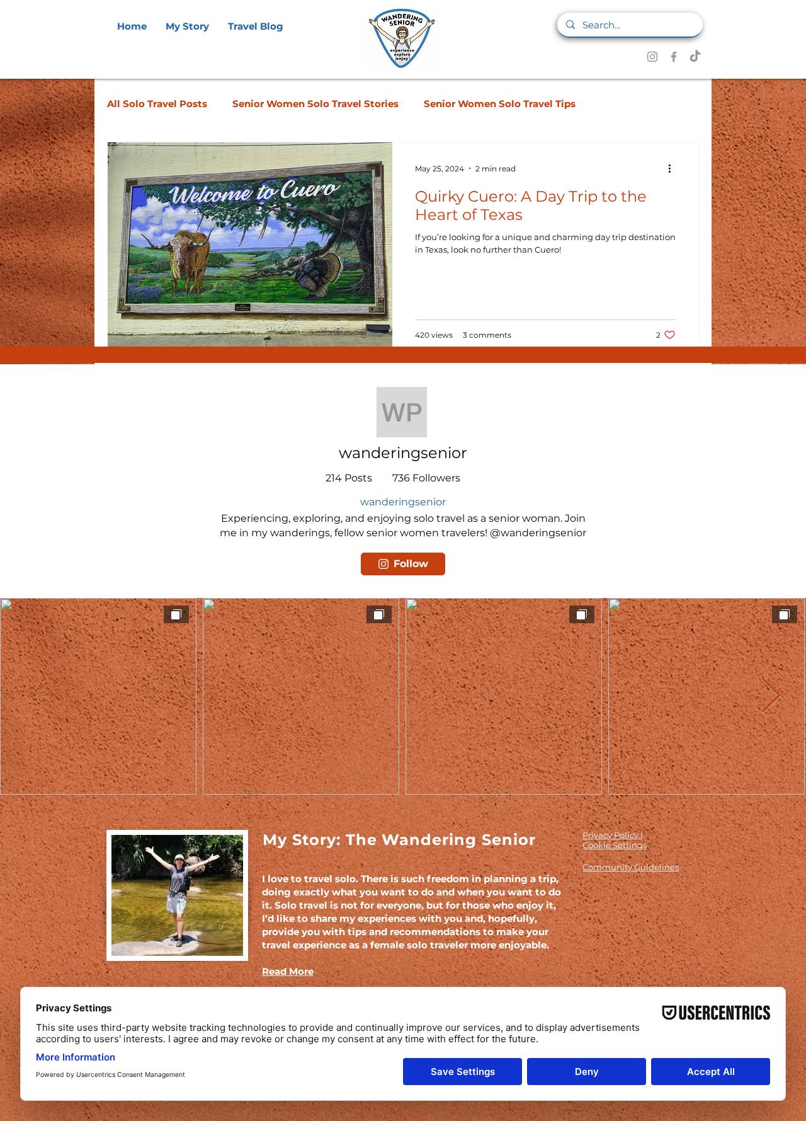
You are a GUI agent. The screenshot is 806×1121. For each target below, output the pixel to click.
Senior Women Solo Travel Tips (500, 104)
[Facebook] (674, 57)
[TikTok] (695, 57)
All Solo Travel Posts (157, 104)
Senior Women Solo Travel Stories (315, 104)
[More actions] (673, 168)
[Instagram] (652, 57)
